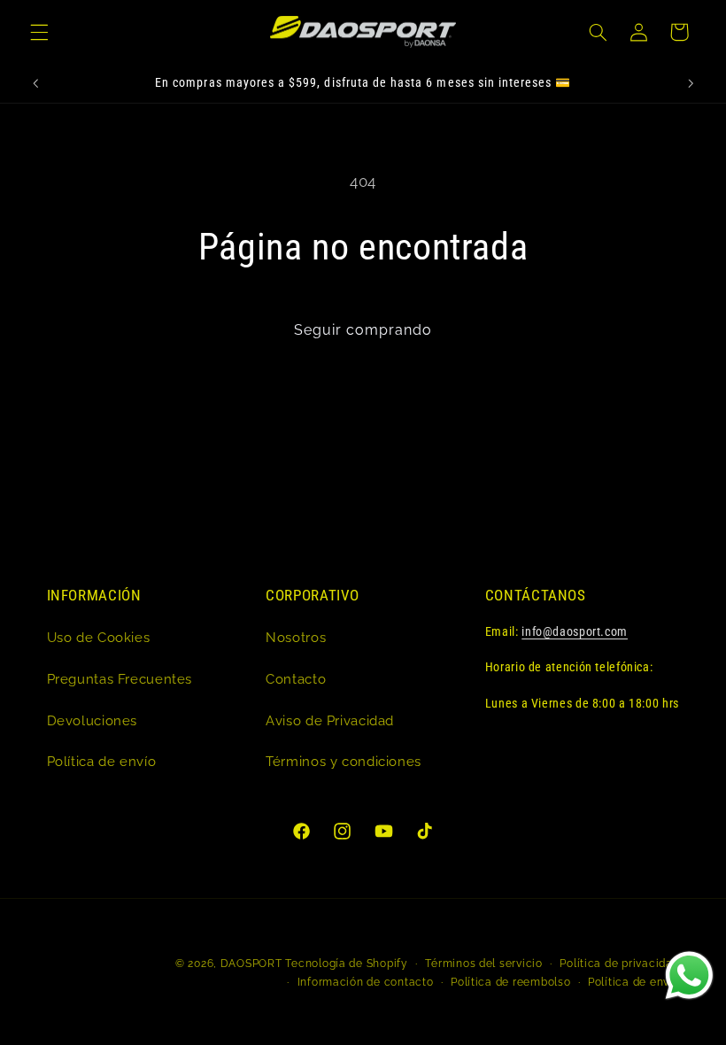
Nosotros (296, 637)
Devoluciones (92, 720)
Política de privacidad (619, 963)
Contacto (296, 678)
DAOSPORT (251, 963)
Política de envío (102, 761)
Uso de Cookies (99, 637)
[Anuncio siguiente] (690, 83)
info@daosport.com (574, 631)
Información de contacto (365, 982)
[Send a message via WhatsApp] (689, 975)
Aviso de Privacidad (330, 720)
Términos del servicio (483, 963)
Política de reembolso (510, 982)
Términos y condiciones (343, 761)
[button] (39, 32)
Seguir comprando (363, 329)
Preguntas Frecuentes (120, 678)
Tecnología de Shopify (346, 963)
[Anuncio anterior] (35, 83)
